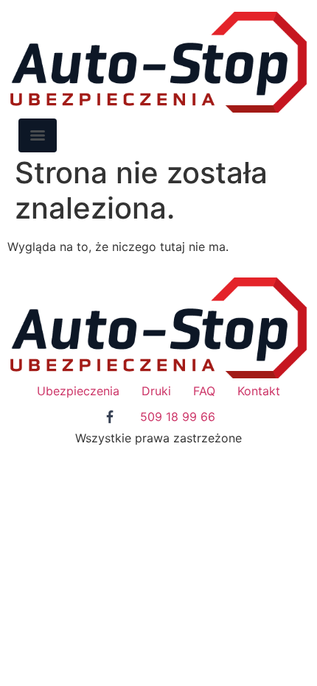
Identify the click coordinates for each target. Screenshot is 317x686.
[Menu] (37, 135)
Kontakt (258, 390)
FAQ (204, 390)
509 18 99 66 (177, 416)
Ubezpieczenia (78, 390)
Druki (156, 390)
